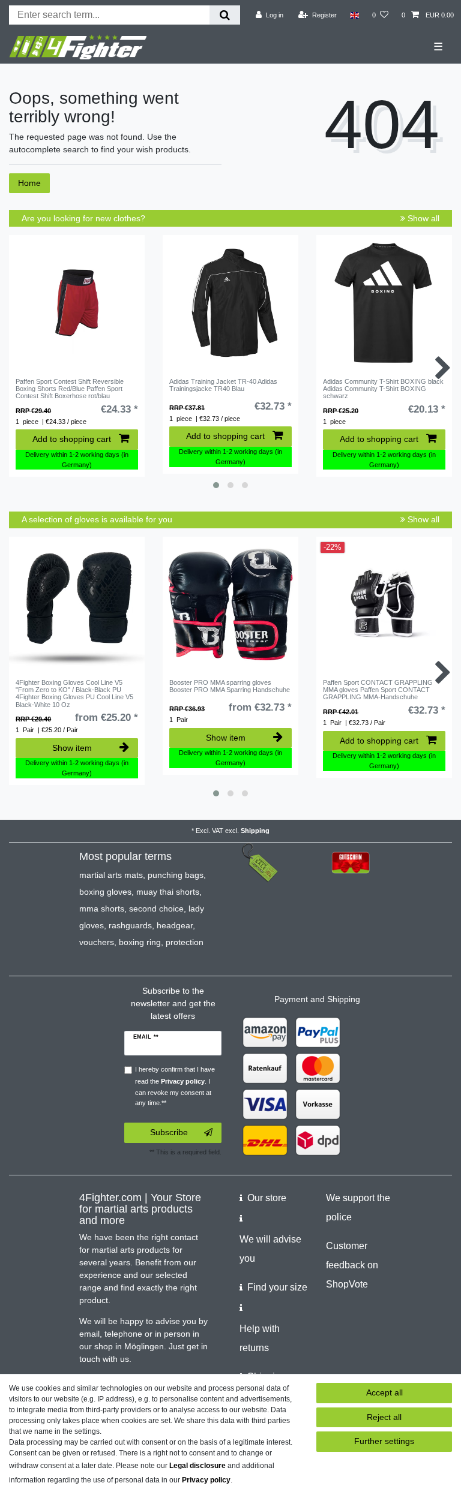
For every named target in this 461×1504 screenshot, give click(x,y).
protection (184, 942)
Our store (266, 1198)
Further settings (384, 1441)
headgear (175, 925)
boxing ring (140, 942)
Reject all (384, 1417)
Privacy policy (206, 1480)
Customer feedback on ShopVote (352, 1265)
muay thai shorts (167, 892)
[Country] (354, 15)
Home (29, 183)
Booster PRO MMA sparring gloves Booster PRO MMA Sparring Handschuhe (229, 686)
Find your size (277, 1287)
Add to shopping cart (71, 439)
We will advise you (270, 1249)
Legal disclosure (197, 1465)
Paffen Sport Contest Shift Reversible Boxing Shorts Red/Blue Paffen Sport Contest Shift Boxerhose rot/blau (70, 389)
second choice (156, 908)
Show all (422, 218)
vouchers (96, 942)
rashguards (130, 925)
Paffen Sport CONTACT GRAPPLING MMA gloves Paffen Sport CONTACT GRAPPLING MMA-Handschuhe (378, 690)
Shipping (255, 830)
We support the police (358, 1207)
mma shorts (101, 908)
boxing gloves (105, 892)
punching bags (175, 875)
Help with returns (260, 1338)
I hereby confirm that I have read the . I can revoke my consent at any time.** (175, 1086)
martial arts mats (111, 875)
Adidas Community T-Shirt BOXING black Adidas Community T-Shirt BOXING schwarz (383, 389)
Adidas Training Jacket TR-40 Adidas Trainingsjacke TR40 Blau (223, 385)
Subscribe (169, 1132)
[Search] (224, 15)
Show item (72, 748)
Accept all (384, 1392)
